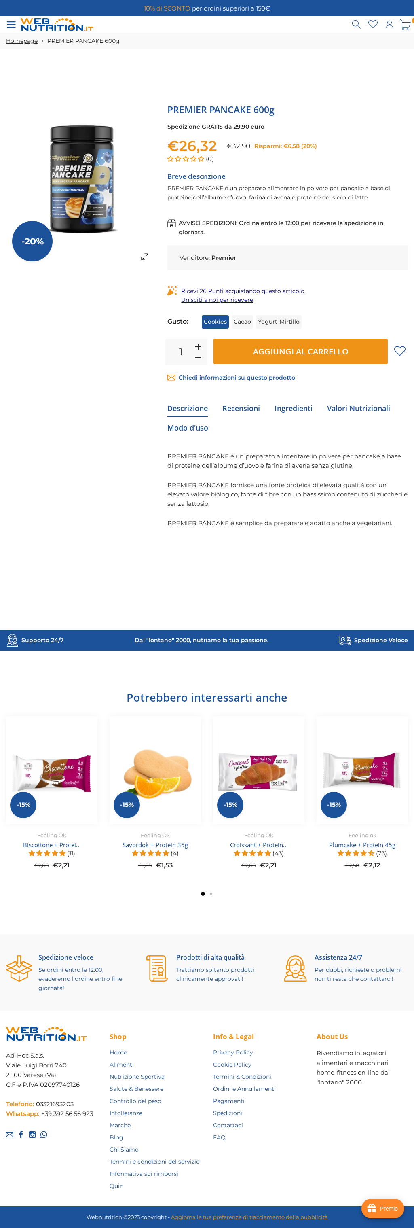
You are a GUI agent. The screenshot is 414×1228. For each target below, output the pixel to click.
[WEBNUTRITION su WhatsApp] (43, 1134)
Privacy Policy (233, 1052)
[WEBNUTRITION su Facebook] (21, 1134)
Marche (120, 1125)
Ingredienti (294, 408)
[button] (186, 159)
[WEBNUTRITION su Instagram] (32, 1134)
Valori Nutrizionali (358, 408)
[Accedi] (389, 24)
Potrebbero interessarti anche (207, 697)
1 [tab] (203, 894)
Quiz (116, 1186)
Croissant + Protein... (259, 845)
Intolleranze (126, 1113)
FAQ (219, 1137)
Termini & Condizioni (242, 1076)
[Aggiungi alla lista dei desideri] (400, 351)
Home (118, 1052)
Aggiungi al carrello (301, 351)
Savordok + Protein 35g (155, 845)
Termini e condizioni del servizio (155, 1161)
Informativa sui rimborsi (144, 1173)
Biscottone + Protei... (52, 845)
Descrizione (187, 408)
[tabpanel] (51, 797)
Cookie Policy (232, 1064)
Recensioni (241, 408)
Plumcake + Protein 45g (362, 845)
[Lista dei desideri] (373, 24)
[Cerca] (357, 24)
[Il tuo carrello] (405, 24)
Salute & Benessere (136, 1088)
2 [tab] (211, 894)
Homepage (22, 41)
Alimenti (122, 1064)
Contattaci (228, 1125)
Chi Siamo (124, 1149)
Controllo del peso (135, 1101)
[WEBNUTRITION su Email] (9, 1134)
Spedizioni (227, 1113)
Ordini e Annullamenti (244, 1088)
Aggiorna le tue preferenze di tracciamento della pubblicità (249, 1217)
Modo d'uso (187, 428)
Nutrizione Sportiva (137, 1076)
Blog (116, 1137)
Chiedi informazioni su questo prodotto (237, 377)
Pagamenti (229, 1101)
